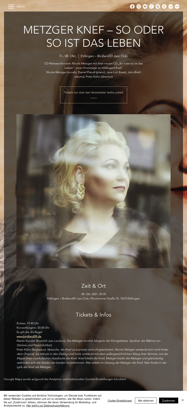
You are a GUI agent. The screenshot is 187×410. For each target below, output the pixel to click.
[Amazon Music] (164, 6)
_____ (93, 97)
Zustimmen (168, 400)
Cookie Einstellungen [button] (120, 400)
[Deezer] (170, 6)
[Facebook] (132, 6)
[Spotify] (158, 6)
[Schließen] (182, 400)
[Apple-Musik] (151, 6)
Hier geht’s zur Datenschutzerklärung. (48, 405)
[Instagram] (138, 6)
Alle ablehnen (146, 400)
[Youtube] (145, 6)
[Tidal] (177, 6)
